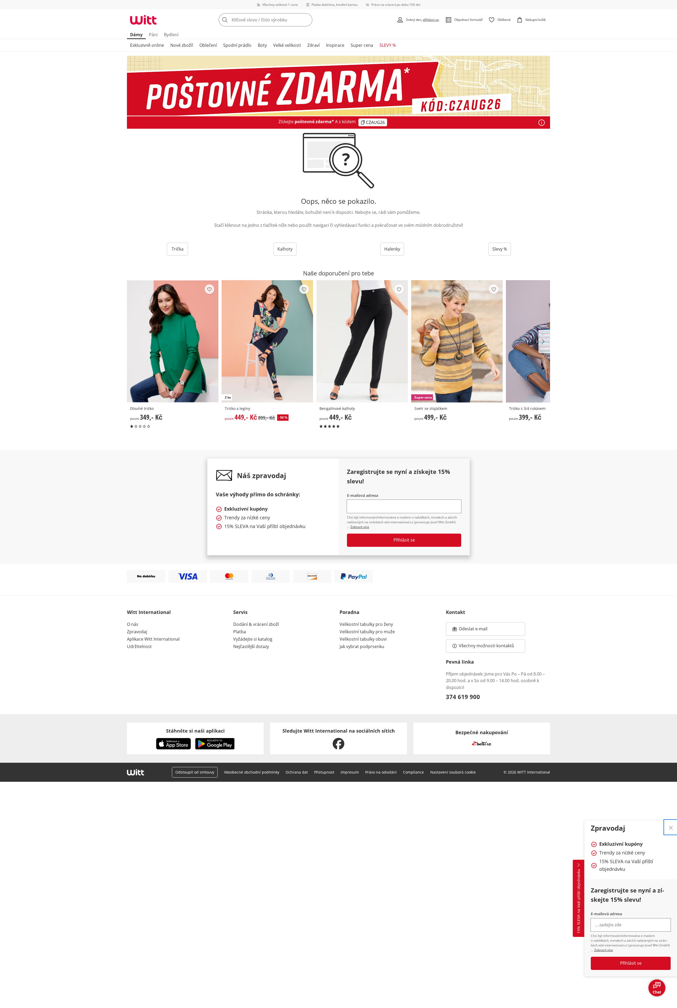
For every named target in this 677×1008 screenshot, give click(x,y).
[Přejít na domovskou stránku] (143, 19)
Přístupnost (324, 772)
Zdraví (313, 45)
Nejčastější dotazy (251, 646)
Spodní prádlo (237, 45)
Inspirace (335, 45)
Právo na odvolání (381, 772)
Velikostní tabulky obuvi (363, 639)
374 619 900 (463, 697)
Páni (153, 35)
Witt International (149, 612)
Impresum (350, 772)
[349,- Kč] (172, 341)
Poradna (349, 612)
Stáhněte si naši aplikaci (195, 731)
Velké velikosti (287, 45)
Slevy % (499, 249)
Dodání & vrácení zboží (256, 624)
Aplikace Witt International (153, 639)
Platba (239, 632)
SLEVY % (387, 45)
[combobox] (277, 19)
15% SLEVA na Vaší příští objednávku (578, 901)
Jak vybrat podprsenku (362, 646)
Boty (262, 45)
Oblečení (208, 45)
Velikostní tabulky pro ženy (366, 624)
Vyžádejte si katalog (252, 639)
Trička (178, 249)
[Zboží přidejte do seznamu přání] (209, 289)
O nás (132, 624)
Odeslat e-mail (479, 630)
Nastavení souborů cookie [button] (453, 772)
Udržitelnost (139, 646)
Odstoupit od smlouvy (194, 772)
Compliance (413, 772)
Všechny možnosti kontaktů (486, 646)
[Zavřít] (671, 827)
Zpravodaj (137, 632)
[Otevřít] (541, 122)
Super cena (362, 45)
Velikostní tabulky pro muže (367, 632)
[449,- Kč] (362, 341)
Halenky (392, 249)
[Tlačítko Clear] (307, 20)
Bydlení (171, 35)
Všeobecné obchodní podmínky (251, 772)
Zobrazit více (603, 950)
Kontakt (455, 612)
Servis (240, 612)
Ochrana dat (297, 772)
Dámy (136, 35)
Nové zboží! (181, 45)
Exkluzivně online (147, 45)
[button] (544, 341)
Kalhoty (284, 249)
